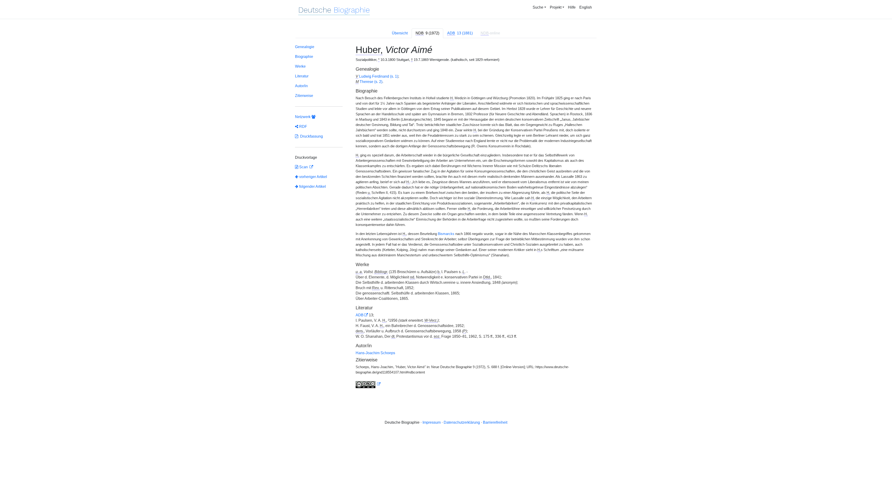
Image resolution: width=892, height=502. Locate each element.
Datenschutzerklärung (462, 422)
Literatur (301, 76)
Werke (300, 66)
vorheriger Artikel (313, 177)
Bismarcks (446, 234)
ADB (360, 315)
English (585, 7)
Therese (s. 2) (371, 82)
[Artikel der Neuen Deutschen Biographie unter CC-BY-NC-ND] (368, 384)
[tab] (427, 33)
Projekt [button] (555, 7)
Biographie (304, 57)
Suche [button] (538, 7)
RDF (302, 127)
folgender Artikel (312, 186)
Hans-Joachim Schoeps (375, 353)
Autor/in (301, 86)
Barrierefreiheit (495, 422)
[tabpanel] (446, 217)
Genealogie (304, 47)
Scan (303, 167)
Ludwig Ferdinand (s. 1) (378, 76)
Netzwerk (303, 117)
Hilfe (572, 7)
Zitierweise (304, 96)
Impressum (432, 422)
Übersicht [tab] (400, 33)
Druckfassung (310, 136)
